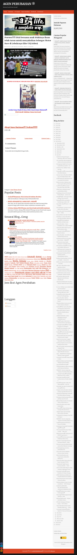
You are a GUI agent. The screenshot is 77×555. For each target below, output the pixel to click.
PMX (6, 274)
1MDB (6, 256)
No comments (29, 46)
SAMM (49, 276)
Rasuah (23, 276)
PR (8, 274)
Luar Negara (20, 268)
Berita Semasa (19, 261)
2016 (56, 133)
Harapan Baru (31, 265)
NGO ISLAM (19, 270)
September (60, 149)
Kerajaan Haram (45, 266)
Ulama (49, 278)
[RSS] (1, 551)
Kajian (18, 266)
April (58, 515)
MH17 (50, 268)
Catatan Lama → (46, 138)
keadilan (23, 266)
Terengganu (28, 278)
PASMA (13, 272)
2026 (56, 123)
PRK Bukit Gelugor (20, 274)
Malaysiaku (28, 268)
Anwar (39, 256)
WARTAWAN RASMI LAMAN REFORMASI (21, 220)
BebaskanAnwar (30, 259)
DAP (17, 263)
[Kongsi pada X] (8, 130)
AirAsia (19, 256)
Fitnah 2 (11, 264)
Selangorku (13, 278)
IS (8, 266)
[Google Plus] (1, 548)
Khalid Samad (9, 268)
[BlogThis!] (6, 130)
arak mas (44, 256)
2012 (56, 141)
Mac (58, 516)
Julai (58, 153)
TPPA (45, 278)
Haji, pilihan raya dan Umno (63, 214)
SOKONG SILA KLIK (41, 81)
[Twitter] (1, 546)
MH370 (7, 270)
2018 (56, 129)
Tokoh (41, 278)
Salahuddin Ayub (44, 276)
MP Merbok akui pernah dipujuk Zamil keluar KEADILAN (62, 278)
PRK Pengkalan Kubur (39, 274)
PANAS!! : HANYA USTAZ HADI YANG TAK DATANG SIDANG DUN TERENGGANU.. (63, 74)
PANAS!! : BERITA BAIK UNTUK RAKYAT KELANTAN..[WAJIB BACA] (62, 42)
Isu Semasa (12, 266)
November (59, 145)
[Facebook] (1, 543)
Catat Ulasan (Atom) (16, 189)
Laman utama (28, 138)
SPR (18, 278)
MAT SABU (35, 268)
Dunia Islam (47, 263)
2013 (56, 139)
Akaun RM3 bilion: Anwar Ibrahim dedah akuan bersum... (63, 312)
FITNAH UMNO (17, 264)
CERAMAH (7, 263)
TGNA (38, 278)
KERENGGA (12, 228)
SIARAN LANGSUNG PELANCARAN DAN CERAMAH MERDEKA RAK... (64, 487)
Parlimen (42, 270)
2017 (56, 131)
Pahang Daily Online (15, 237)
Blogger (63, 544)
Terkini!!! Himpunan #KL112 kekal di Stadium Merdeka (24, 196)
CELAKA (48, 261)
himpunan (39, 264)
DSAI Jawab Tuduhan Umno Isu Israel (28, 112)
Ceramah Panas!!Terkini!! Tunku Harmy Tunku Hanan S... (64, 379)
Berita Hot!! (46, 259)
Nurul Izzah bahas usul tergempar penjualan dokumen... (62, 456)
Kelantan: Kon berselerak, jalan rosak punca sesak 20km (24, 229)
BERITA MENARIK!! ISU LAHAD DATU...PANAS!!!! (22, 201)
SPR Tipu (22, 278)
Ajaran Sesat (24, 256)
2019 (56, 127)
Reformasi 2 (29, 276)
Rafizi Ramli (14, 276)
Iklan (47, 264)
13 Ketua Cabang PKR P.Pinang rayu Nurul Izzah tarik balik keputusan (29, 208)
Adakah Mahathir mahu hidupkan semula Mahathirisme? (62, 317)
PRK (14, 274)
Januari (59, 520)
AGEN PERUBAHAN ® (19, 4)
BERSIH (36, 261)
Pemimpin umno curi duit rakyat (30, 272)
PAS (47, 270)
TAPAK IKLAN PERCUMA (60, 18)
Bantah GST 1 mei (12, 259)
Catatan (8, 303)
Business (10, 11)
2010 (56, 524)
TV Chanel (17, 11)
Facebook (33, 11)
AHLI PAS (14, 256)
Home (5, 11)
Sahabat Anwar (36, 276)
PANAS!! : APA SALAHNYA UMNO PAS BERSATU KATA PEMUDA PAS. (63, 103)
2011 (56, 522)
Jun (57, 155)
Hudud (44, 264)
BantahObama (22, 259)
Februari (59, 518)
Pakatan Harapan (34, 270)
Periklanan (40, 11)
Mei (58, 513)
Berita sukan (30, 261)
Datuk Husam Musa (26, 263)
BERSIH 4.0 (42, 261)
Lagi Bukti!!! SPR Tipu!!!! (62, 364)
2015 (56, 135)
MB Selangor (43, 268)
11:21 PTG (8, 46)
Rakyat (20, 276)
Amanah (31, 256)
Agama (10, 256)
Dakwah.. (13, 263)
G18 (23, 264)
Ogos (58, 151)
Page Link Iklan (25, 11)
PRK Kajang (28, 274)
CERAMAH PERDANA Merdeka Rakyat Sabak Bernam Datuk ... (64, 283)
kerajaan (37, 266)
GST (26, 264)
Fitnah (6, 264)
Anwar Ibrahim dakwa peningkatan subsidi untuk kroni (64, 299)
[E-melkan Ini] (5, 130)
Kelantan (31, 266)
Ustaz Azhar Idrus (9, 280)
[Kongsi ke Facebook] (9, 130)
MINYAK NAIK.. (12, 270)
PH (47, 272)
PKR (49, 272)
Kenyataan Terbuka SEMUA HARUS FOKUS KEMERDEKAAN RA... (63, 254)
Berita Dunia (37, 259)
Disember (59, 143)
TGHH (33, 278)
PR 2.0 (11, 274)
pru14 (9, 276)
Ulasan (8, 306)
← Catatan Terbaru (10, 138)
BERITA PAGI (8, 261)
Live (16, 268)
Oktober (59, 147)
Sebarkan (7, 278)
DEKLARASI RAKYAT (38, 263)
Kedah (27, 266)
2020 (56, 125)
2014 (56, 137)
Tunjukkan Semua (47, 250)
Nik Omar (25, 270)
